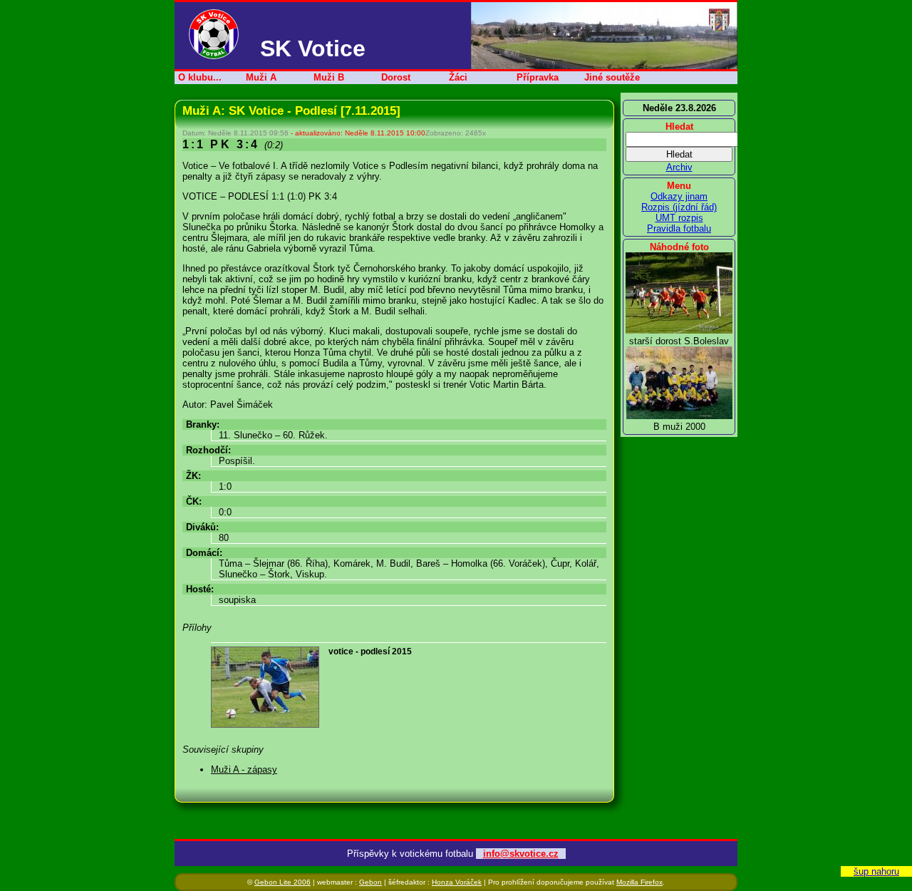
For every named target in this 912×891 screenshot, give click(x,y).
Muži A (261, 77)
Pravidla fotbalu (679, 228)
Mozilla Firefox (639, 882)
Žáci (458, 77)
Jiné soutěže (612, 77)
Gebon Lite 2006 (282, 882)
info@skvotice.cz (521, 853)
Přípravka (538, 77)
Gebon (370, 882)
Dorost (395, 77)
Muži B (329, 77)
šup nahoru (876, 871)
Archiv (679, 167)
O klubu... (200, 77)
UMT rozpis (679, 217)
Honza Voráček (457, 882)
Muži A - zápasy (244, 769)
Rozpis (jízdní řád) (679, 207)
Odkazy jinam (679, 196)
